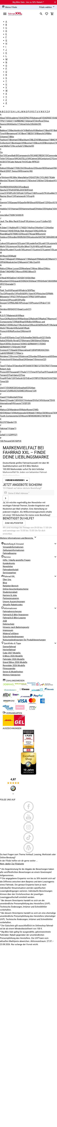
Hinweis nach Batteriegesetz (16, 627)
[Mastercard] (32, 703)
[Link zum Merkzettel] (47, 14)
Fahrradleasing (9, 553)
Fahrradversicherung (12, 611)
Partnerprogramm (11, 598)
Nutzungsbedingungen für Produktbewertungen (24, 640)
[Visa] (22, 703)
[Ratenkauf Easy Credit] (20, 709)
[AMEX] (42, 703)
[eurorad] (25, 696)
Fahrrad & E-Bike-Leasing (14, 618)
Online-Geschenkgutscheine (15, 589)
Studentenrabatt (10, 592)
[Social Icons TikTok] (28, 837)
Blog (5, 582)
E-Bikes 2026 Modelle (13, 656)
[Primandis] (37, 690)
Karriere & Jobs (10, 595)
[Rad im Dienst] (49, 690)
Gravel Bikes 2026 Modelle (15, 662)
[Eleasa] (24, 690)
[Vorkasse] (33, 709)
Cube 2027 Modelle (12, 653)
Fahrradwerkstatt (10, 569)
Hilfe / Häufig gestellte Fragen (16, 560)
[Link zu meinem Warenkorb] (52, 13)
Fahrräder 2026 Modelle (13, 659)
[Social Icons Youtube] (28, 817)
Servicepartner (9, 572)
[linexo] (16, 696)
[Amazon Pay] (9, 703)
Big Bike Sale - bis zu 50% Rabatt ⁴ (28, 2)
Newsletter (8, 566)
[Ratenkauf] (8, 709)
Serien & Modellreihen (13, 671)
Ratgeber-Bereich (10, 586)
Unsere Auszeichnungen (14, 601)
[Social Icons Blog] (28, 848)
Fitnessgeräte (9, 668)
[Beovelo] (7, 696)
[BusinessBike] (33, 684)
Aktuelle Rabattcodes (13, 604)
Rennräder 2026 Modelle (14, 665)
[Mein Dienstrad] (10, 690)
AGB (5, 621)
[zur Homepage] (15, 13)
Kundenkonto (9, 563)
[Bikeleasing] (20, 684)
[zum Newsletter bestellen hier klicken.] (5, 498)
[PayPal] (36, 696)
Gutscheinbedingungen (13, 636)
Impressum (8, 630)
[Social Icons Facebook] (28, 806)
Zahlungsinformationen (13, 550)
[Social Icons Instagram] (28, 827)
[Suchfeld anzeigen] (41, 14)
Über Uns (7, 579)
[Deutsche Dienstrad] (46, 684)
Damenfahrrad (9, 646)
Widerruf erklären (11, 633)
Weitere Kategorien (11, 675)
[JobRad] (8, 684)
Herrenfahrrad (9, 649)
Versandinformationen (13, 547)
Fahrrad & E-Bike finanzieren (15, 614)
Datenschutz (8, 624)
